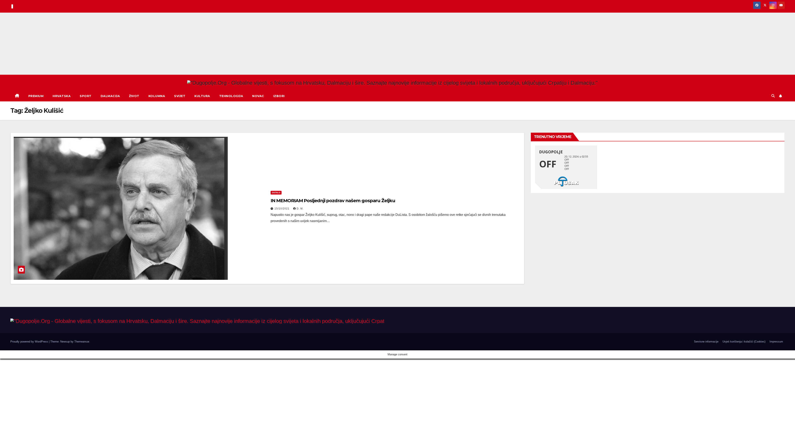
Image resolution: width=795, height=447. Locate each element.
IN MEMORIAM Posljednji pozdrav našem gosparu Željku (333, 200)
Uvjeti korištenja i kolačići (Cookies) (744, 341)
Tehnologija (231, 96)
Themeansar (81, 341)
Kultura (202, 96)
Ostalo (276, 192)
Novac (258, 96)
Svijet (179, 96)
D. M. (300, 208)
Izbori (279, 96)
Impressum (776, 341)
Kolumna (156, 96)
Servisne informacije (706, 341)
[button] (773, 96)
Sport (86, 96)
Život (134, 96)
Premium (36, 96)
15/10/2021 (282, 208)
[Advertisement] (397, 44)
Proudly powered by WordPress (29, 341)
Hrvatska (62, 96)
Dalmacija (110, 96)
